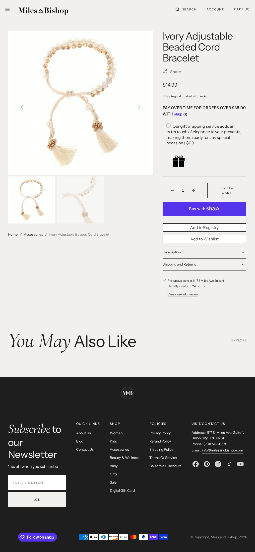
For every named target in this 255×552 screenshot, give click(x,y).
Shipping (169, 96)
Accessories (33, 234)
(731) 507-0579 (215, 444)
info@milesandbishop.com (222, 450)
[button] (186, 9)
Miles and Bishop (224, 537)
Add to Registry (204, 227)
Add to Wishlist (204, 238)
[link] (127, 394)
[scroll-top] (243, 540)
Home (13, 234)
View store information (183, 294)
